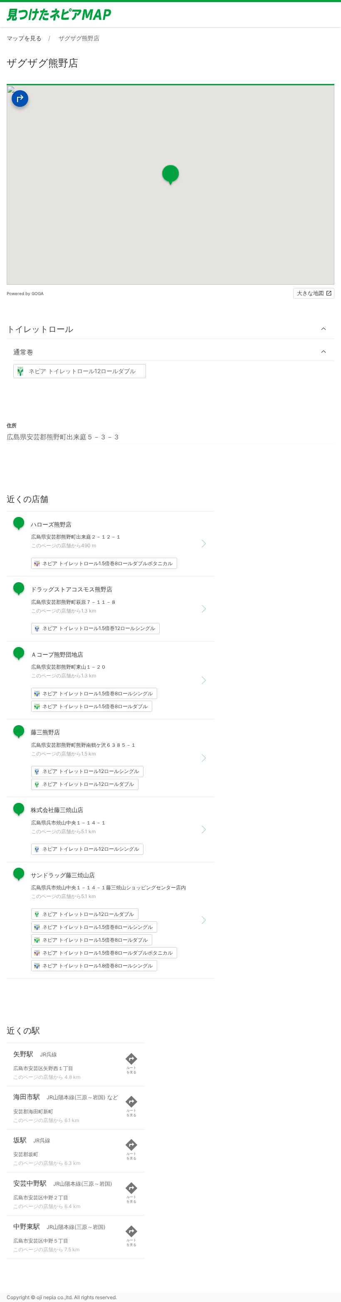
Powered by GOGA (25, 293)
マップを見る (24, 38)
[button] (170, 329)
